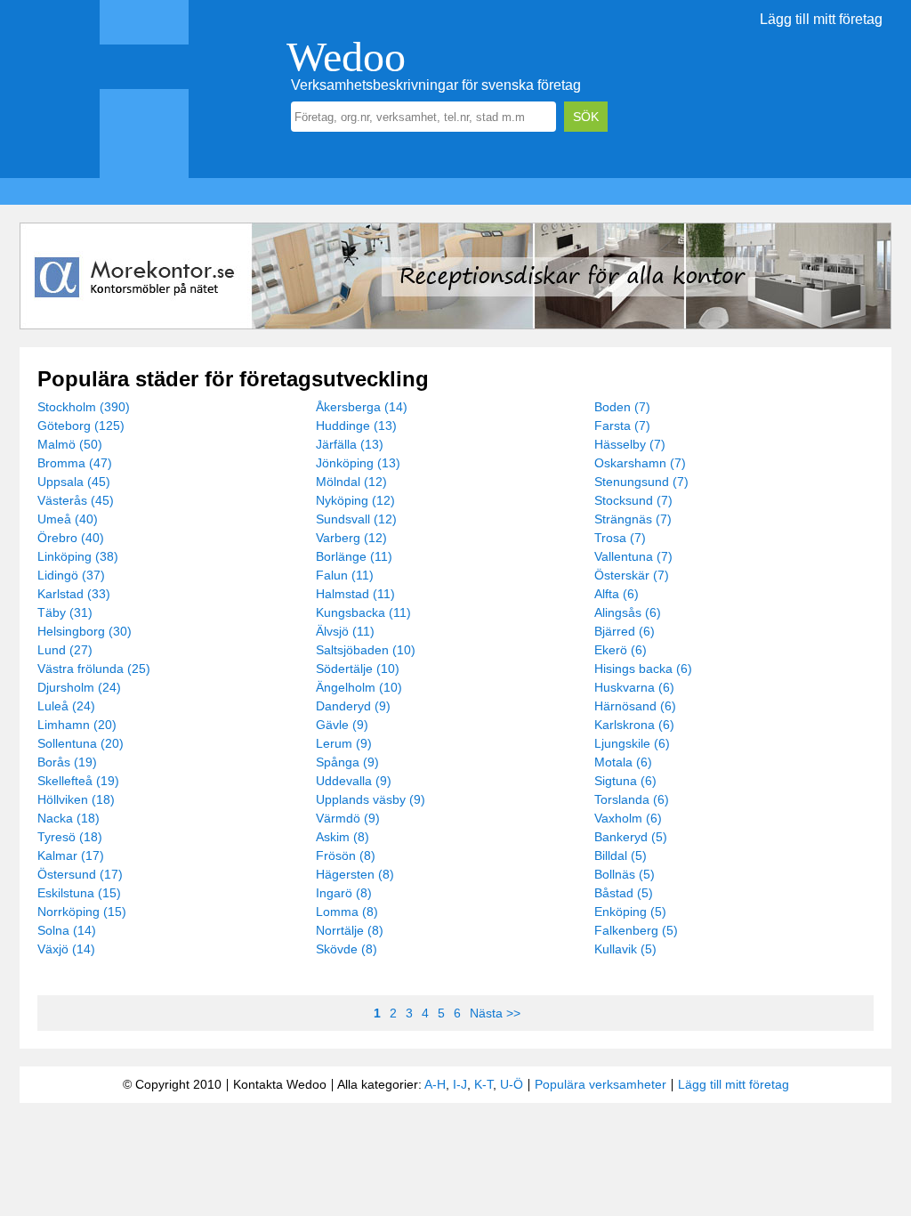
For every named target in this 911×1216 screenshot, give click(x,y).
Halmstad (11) (355, 594)
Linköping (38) (77, 556)
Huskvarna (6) (634, 687)
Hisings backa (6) (643, 668)
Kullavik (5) (625, 949)
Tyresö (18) (69, 837)
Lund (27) (65, 650)
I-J (460, 1084)
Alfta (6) (616, 594)
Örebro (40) (70, 538)
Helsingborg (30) (84, 631)
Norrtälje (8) (349, 930)
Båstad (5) (623, 893)
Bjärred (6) (624, 631)
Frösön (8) (345, 855)
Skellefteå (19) (78, 781)
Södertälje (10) (357, 668)
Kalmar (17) (70, 855)
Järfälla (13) (349, 444)
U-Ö (511, 1084)
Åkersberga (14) (361, 407)
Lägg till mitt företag (821, 19)
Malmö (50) (69, 444)
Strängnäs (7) (633, 519)
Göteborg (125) (81, 425)
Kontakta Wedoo (280, 1084)
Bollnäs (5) (624, 874)
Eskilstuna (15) (79, 893)
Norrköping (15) (81, 911)
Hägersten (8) (355, 874)
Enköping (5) (630, 911)
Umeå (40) (67, 519)
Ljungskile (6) (632, 743)
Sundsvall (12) (356, 519)
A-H (435, 1084)
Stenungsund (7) (641, 481)
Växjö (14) (66, 949)
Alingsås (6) (627, 612)
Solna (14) (66, 930)
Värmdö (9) (348, 818)
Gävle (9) (342, 724)
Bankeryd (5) (630, 837)
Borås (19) (67, 762)
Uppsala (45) (73, 481)
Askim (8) (342, 837)
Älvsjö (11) (345, 631)
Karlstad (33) (73, 594)
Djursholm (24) (79, 687)
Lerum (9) (344, 743)
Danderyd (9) (353, 706)
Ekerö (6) (620, 650)
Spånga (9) (347, 762)
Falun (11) (345, 575)
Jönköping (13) (358, 463)
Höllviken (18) (76, 799)
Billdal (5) (620, 855)
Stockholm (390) (83, 407)
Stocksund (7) (633, 500)
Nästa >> (495, 1013)
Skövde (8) (346, 949)
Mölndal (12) (351, 481)
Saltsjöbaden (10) (365, 650)
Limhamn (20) (77, 724)
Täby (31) (65, 612)
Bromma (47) (74, 463)
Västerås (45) (75, 500)
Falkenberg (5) (636, 930)
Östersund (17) (80, 874)
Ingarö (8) (344, 893)
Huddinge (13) (356, 425)
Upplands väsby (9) (370, 799)
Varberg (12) (351, 538)
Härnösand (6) (635, 706)
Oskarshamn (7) (640, 463)
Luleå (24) (66, 706)
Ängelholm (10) (359, 687)
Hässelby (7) (629, 444)
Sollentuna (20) (80, 743)
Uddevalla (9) (353, 781)
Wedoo (346, 56)
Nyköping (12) (355, 500)
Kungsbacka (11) (363, 612)
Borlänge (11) (354, 556)
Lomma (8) (347, 911)
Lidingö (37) (71, 575)
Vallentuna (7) (633, 556)
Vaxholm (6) (628, 818)
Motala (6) (623, 762)
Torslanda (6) (631, 799)
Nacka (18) (68, 818)
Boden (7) (622, 407)
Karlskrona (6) (634, 724)
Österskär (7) (631, 575)
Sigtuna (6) (625, 781)
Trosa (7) (620, 538)
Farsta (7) (622, 425)
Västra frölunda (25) (93, 668)
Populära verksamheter (600, 1084)
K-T (483, 1084)
